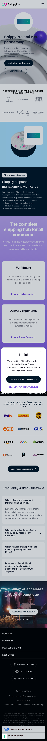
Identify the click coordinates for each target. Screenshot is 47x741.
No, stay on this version (23, 387)
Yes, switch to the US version (21, 379)
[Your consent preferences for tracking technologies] (4, 736)
